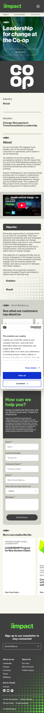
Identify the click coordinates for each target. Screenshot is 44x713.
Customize (20, 383)
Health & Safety (26, 699)
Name (8, 442)
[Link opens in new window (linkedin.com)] (4, 690)
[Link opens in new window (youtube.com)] (8, 690)
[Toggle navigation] (38, 6)
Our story (25, 663)
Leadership (7, 663)
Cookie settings (22, 703)
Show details (30, 368)
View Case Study (11, 592)
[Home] (6, 6)
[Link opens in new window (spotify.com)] (12, 690)
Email (8, 475)
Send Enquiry (22, 517)
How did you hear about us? (18, 486)
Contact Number (13, 453)
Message (9, 497)
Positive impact (28, 670)
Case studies (19, 14)
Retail (6, 103)
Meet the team (28, 667)
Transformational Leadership (20, 125)
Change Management (15, 122)
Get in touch (20, 52)
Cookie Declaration (10, 699)
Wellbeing (7, 677)
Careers (6, 687)
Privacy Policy (8, 703)
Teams (5, 674)
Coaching (7, 670)
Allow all (22, 375)
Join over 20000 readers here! (38, 646)
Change (6, 667)
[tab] (22, 227)
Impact (6, 14)
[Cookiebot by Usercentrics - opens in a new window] (31, 327)
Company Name (12, 464)
